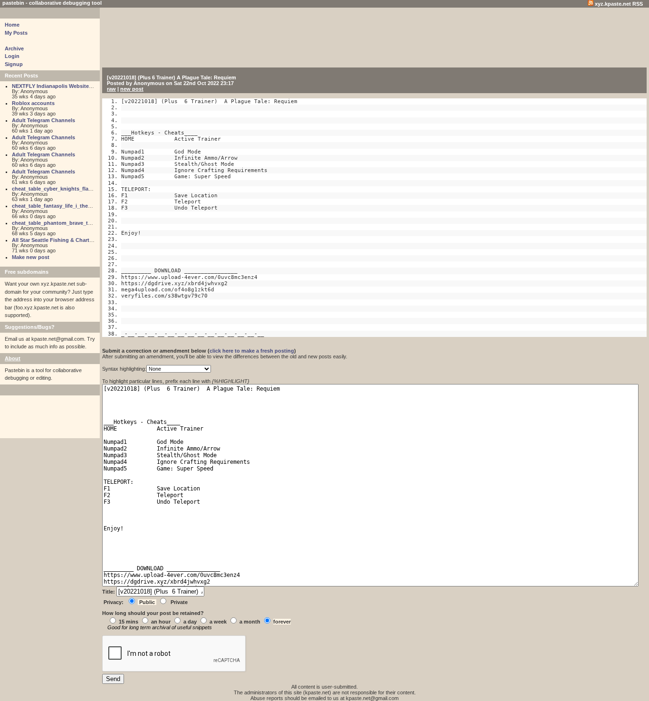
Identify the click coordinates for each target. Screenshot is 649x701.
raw (111, 89)
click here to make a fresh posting (252, 351)
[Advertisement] (337, 39)
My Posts (16, 33)
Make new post (30, 257)
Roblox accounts (33, 103)
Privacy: (114, 602)
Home (12, 25)
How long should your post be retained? (153, 613)
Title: (109, 592)
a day (190, 621)
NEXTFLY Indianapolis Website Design (60, 86)
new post (131, 89)
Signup (14, 64)
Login (12, 56)
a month (249, 621)
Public (147, 602)
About (12, 358)
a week (218, 621)
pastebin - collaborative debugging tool (52, 3)
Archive (14, 48)
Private (179, 602)
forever (282, 621)
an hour (161, 621)
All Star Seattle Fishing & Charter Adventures (68, 240)
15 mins (128, 621)
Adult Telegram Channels (43, 120)
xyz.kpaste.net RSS (618, 4)
